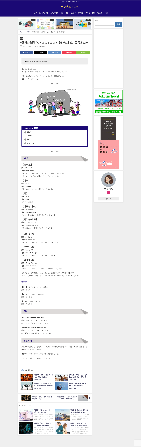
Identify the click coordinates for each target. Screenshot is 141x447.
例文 (28, 139)
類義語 (30, 135)
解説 (28, 132)
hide (36, 128)
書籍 (93, 13)
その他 (106, 13)
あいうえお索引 (43, 13)
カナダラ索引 (54, 13)
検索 (96, 20)
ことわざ (73, 13)
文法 (62, 13)
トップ (35, 13)
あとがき (29, 143)
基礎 (67, 13)
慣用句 (88, 13)
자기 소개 (108, 199)
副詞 (21, 38)
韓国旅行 (99, 13)
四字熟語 (80, 13)
